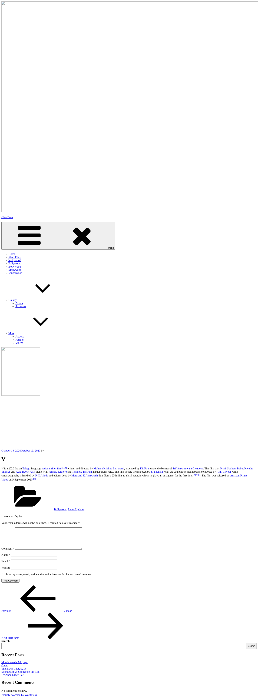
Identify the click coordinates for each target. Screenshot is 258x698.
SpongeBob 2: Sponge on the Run (20, 671)
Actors (19, 303)
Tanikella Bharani (82, 471)
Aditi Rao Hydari (25, 471)
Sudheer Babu (235, 468)
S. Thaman (157, 471)
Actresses (20, 306)
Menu (111, 247)
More (11, 333)
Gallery (12, 299)
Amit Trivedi (224, 471)
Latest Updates (76, 509)
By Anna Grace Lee (12, 674)
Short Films (14, 257)
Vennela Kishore (57, 471)
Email (5, 561)
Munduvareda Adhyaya (14, 662)
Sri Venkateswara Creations (188, 468)
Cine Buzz (7, 217)
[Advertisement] (129, 422)
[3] (62, 467)
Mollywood (14, 269)
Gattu (4, 665)
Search (5, 640)
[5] (194, 474)
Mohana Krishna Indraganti (109, 468)
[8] (34, 478)
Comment (7, 548)
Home (11, 253)
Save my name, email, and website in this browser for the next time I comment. (49, 574)
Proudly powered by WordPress (19, 694)
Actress (19, 336)
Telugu (26, 468)
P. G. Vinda (41, 475)
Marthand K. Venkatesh (84, 475)
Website (5, 567)
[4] (65, 467)
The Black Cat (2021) (13, 668)
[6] (197, 474)
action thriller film (51, 468)
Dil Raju (145, 468)
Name (5, 554)
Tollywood (14, 263)
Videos (19, 342)
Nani (223, 468)
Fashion (19, 339)
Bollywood (14, 266)
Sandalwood (15, 272)
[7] (199, 474)
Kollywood (14, 260)
